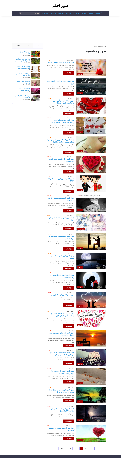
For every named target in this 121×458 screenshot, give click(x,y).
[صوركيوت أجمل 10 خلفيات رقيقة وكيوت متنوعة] (35, 83)
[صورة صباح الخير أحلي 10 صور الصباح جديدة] (35, 98)
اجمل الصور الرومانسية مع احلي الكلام (61, 62)
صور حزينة (68, 13)
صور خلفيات (45, 13)
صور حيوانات (76, 13)
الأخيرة (61, 448)
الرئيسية (103, 46)
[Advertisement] (60, 28)
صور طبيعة (61, 13)
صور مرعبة (53, 13)
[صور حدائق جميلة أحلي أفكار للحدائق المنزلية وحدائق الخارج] (35, 61)
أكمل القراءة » (68, 73)
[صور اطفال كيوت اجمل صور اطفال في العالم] (35, 76)
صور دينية (91, 13)
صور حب (84, 13)
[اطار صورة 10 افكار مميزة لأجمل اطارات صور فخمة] (35, 69)
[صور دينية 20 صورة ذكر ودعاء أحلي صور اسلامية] (35, 91)
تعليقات (18, 45)
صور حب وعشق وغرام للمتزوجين (62, 295)
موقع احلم (98, 13)
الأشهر (27, 45)
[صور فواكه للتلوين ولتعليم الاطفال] (35, 54)
